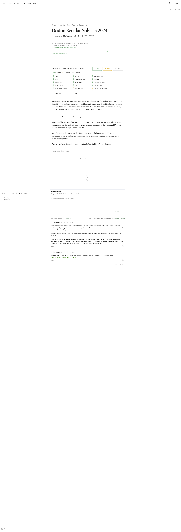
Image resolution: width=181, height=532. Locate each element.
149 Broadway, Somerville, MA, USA (65, 47)
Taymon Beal (71, 36)
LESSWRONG (14, 3)
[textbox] (87, 201)
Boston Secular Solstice (79, 30)
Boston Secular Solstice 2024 (15, 193)
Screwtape (57, 36)
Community (30, 3)
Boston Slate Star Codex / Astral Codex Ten (69, 25)
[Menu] (4, 3)
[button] (60, 53)
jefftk (64, 36)
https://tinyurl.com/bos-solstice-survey (63, 257)
